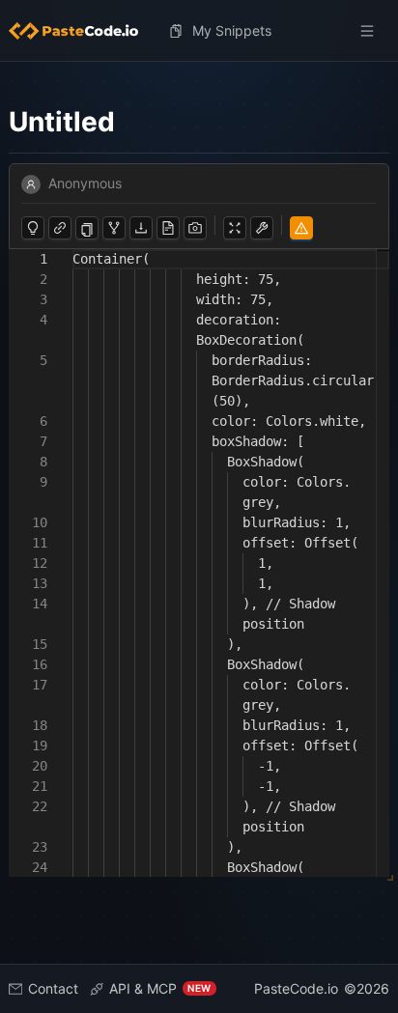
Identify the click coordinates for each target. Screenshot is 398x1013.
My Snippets (231, 30)
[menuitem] (81, 31)
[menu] (199, 31)
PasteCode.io (296, 988)
